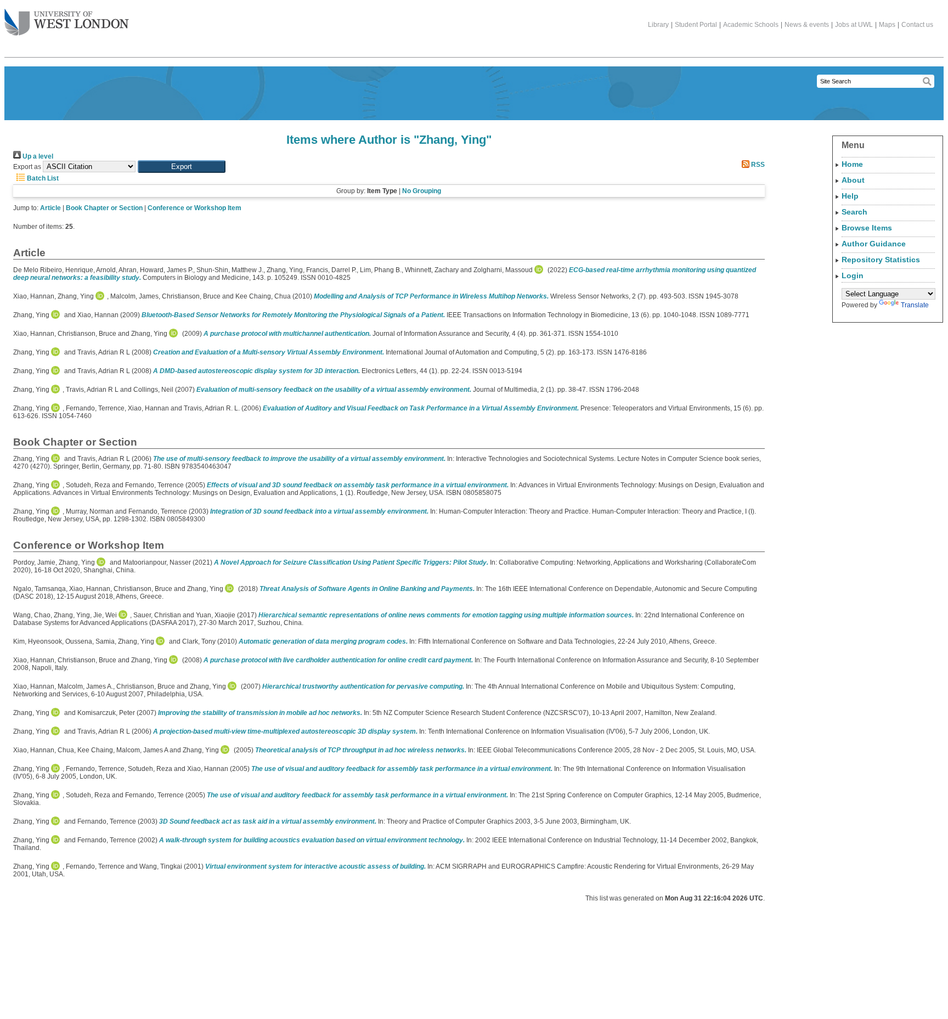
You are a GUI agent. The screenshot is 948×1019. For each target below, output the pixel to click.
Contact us (917, 25)
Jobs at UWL (854, 25)
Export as (27, 167)
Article (50, 208)
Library (658, 25)
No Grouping (421, 191)
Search (854, 211)
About (853, 180)
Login (853, 275)
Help (850, 196)
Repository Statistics (881, 259)
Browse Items (867, 227)
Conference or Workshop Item (194, 208)
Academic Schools (750, 25)
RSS (757, 164)
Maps (887, 25)
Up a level (37, 156)
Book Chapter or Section (104, 208)
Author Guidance (874, 243)
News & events (807, 25)
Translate (915, 305)
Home (852, 164)
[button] (181, 166)
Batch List (42, 178)
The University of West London (67, 23)
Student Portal (696, 25)
